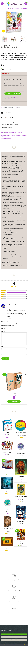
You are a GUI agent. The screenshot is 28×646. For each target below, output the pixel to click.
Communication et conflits (16, 132)
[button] (26, 626)
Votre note (3, 328)
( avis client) (8, 50)
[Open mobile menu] (2, 3)
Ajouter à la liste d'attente (13, 93)
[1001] (21, 534)
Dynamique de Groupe (17, 134)
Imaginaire (8, 135)
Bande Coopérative (7, 452)
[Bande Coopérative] (7, 445)
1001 (21, 541)
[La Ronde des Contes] (7, 503)
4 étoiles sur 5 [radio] (11, 327)
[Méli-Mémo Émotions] (21, 446)
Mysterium (7, 490)
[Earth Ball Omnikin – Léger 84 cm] (21, 425)
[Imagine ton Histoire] (7, 464)
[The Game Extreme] (21, 512)
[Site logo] (14, 3)
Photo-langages (24, 8)
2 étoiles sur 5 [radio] (9, 327)
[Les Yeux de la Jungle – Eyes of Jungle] (21, 489)
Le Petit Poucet (21, 476)
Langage (2, 138)
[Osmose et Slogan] (7, 541)
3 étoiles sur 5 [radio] (10, 327)
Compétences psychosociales (6, 134)
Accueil (8, 8)
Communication (8, 132)
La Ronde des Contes (7, 510)
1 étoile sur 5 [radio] (8, 327)
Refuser (14, 637)
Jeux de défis (6, 137)
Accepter (14, 634)
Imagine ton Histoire (7, 471)
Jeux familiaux (17, 137)
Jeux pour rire (23, 137)
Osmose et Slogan (7, 547)
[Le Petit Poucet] (21, 467)
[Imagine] (7, 425)
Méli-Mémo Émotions (21, 453)
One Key (14, 393)
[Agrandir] (3, 31)
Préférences (14, 639)
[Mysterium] (7, 483)
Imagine (7, 432)
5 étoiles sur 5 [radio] (12, 327)
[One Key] (14, 381)
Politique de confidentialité (14, 642)
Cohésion (2, 132)
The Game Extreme (20, 521)
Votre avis (3, 331)
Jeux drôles (12, 137)
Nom (2, 346)
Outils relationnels (15, 8)
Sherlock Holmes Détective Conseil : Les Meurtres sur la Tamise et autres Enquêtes (7, 530)
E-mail (2, 352)
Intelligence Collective (15, 135)
